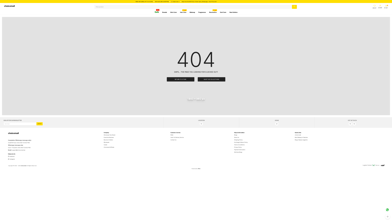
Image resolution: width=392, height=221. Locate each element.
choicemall (9, 6)
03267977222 (184, 1)
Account (380, 7)
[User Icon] (380, 6)
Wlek (199, 168)
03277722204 (206, 1)
